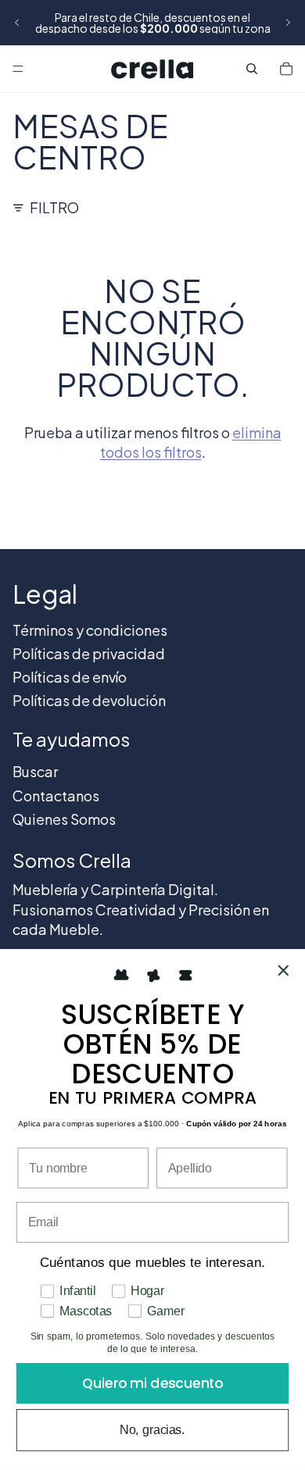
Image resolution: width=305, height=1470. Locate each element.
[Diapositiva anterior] (17, 22)
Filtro (54, 207)
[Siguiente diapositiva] (288, 22)
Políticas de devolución (89, 700)
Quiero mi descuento (152, 1383)
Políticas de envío (70, 677)
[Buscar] (252, 69)
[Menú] (18, 69)
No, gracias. (152, 1429)
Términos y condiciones (90, 630)
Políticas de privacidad (89, 653)
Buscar (35, 771)
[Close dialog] (283, 971)
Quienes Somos (64, 819)
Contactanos (56, 796)
